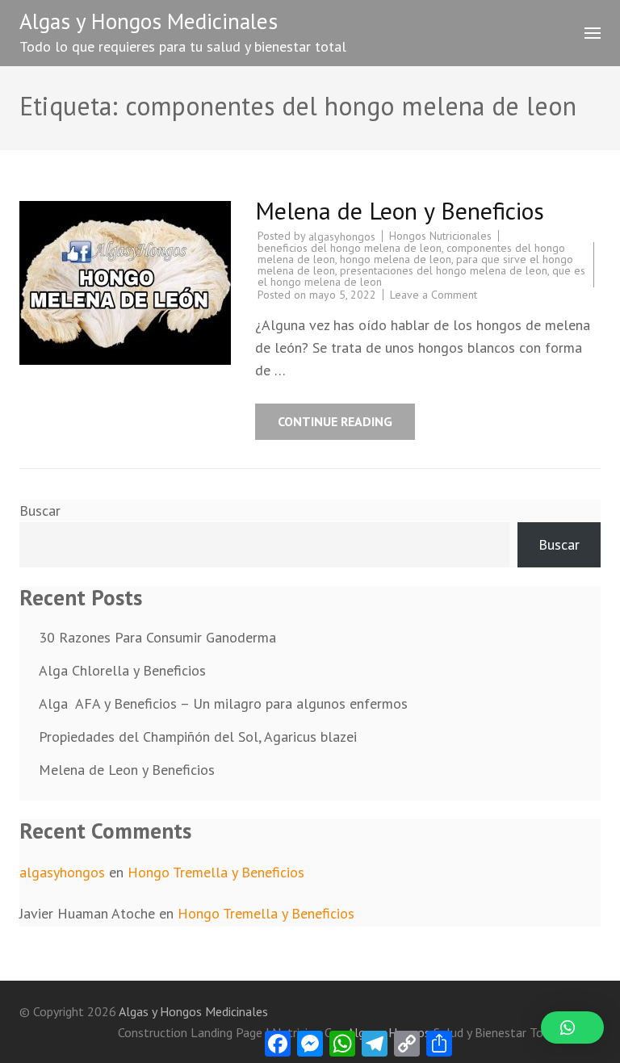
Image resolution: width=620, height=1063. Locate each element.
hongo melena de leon (395, 259)
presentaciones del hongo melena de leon (443, 270)
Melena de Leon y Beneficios (399, 210)
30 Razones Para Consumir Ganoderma (157, 637)
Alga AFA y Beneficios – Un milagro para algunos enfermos (223, 703)
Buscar (40, 510)
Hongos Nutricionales (440, 235)
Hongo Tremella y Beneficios (216, 872)
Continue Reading (335, 421)
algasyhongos (341, 236)
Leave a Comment (433, 294)
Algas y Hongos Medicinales (148, 21)
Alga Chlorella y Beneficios (122, 670)
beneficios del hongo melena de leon (350, 248)
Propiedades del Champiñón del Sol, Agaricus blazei (202, 736)
